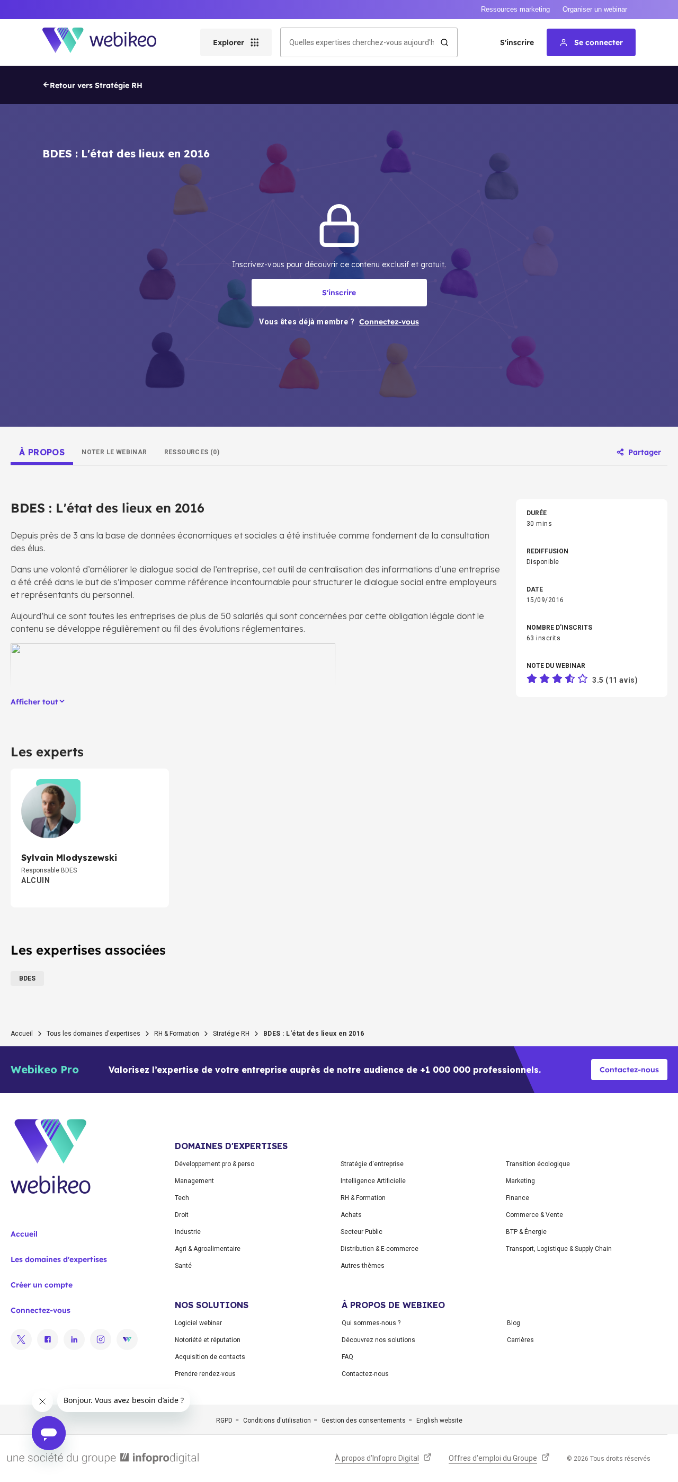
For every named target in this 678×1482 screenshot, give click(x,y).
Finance (517, 1198)
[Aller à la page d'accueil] (108, 42)
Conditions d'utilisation (277, 1420)
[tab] (42, 452)
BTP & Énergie (526, 1232)
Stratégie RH (231, 1033)
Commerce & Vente (534, 1215)
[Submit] (444, 42)
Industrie (188, 1232)
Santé (183, 1265)
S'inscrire (517, 42)
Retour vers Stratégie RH (96, 85)
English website (439, 1420)
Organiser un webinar (595, 9)
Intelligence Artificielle (373, 1181)
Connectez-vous (40, 1310)
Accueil (22, 1033)
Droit (182, 1215)
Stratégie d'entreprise (372, 1164)
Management (194, 1181)
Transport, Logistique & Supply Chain (559, 1248)
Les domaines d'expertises (59, 1259)
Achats (351, 1215)
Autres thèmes (363, 1265)
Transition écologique (538, 1164)
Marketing (520, 1181)
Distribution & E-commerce (379, 1248)
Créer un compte (42, 1285)
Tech (182, 1198)
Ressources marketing (515, 9)
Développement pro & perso (214, 1164)
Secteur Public (361, 1232)
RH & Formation (176, 1033)
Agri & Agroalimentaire (207, 1248)
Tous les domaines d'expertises (93, 1033)
